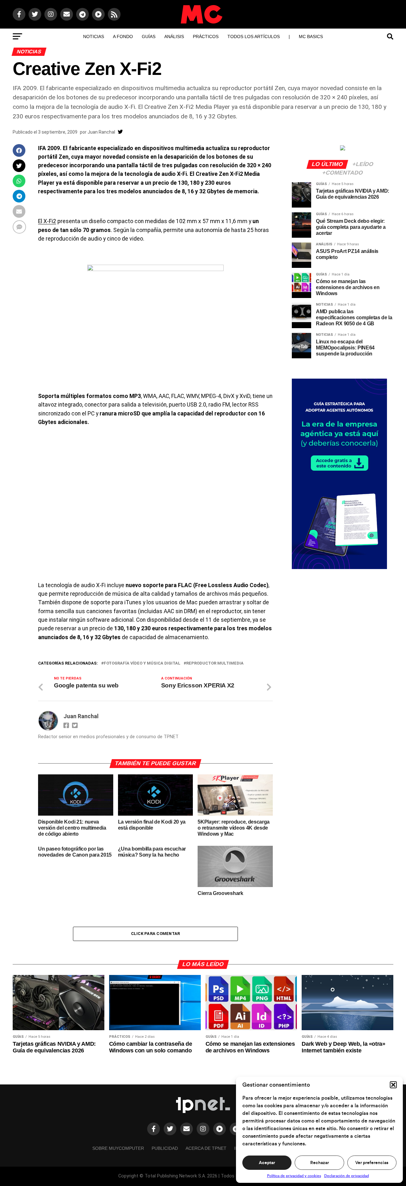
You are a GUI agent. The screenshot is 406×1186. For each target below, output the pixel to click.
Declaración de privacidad (346, 1176)
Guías (148, 36)
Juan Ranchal (101, 132)
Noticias (93, 36)
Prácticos (206, 36)
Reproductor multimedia (215, 663)
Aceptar (267, 1163)
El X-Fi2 (47, 221)
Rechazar (319, 1163)
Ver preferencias (371, 1163)
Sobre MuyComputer (118, 1148)
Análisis (174, 36)
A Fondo (123, 36)
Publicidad (165, 1148)
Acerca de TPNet (206, 1148)
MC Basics (311, 36)
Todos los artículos (253, 36)
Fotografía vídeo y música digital (142, 663)
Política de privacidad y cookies (294, 1176)
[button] (393, 1085)
